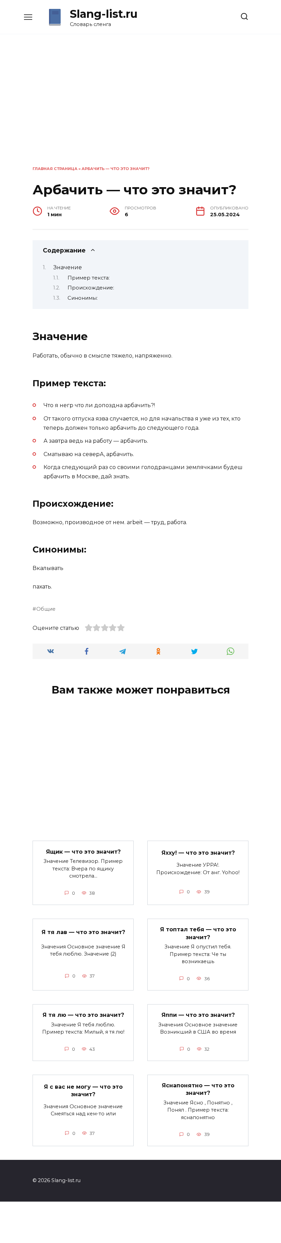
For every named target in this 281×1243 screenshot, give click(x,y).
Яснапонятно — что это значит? (198, 1089)
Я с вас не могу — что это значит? (83, 1090)
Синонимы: (83, 298)
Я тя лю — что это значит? (83, 1015)
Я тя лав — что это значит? (83, 932)
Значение (67, 267)
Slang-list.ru (103, 14)
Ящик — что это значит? (83, 851)
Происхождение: (91, 288)
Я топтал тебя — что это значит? (198, 933)
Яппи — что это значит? (198, 1015)
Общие (46, 609)
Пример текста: (89, 278)
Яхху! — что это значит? (198, 853)
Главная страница (55, 168)
